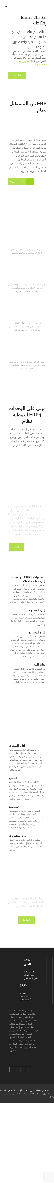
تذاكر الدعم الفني (31, 978)
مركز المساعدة (30, 972)
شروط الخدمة (28, 1090)
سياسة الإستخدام (43, 1090)
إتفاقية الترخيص (14, 1090)
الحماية (3, 1090)
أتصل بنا (22, 993)
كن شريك (23, 996)
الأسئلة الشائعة (25, 999)
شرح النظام (29, 975)
